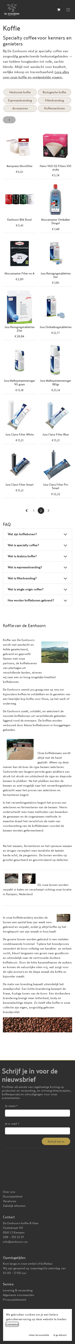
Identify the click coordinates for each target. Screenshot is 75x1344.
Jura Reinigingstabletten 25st (19, 328)
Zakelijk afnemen (14, 1205)
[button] (56, 1141)
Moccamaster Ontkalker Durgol (55, 221)
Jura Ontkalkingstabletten (56, 327)
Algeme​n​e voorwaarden (18, 1295)
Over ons (9, 1191)
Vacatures (9, 1201)
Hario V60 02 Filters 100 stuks (55, 167)
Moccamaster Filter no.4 (19, 273)
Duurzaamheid (12, 1196)
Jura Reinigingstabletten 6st (56, 275)
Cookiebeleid (12, 1324)
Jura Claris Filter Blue (55, 434)
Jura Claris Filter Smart (19, 484)
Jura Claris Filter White (19, 434)
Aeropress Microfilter (19, 166)
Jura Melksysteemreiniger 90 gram (19, 382)
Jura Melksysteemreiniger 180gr (55, 382)
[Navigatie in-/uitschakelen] (68, 9)
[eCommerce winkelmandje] (59, 10)
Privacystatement (14, 1299)
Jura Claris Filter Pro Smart (55, 486)
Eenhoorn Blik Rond (19, 219)
